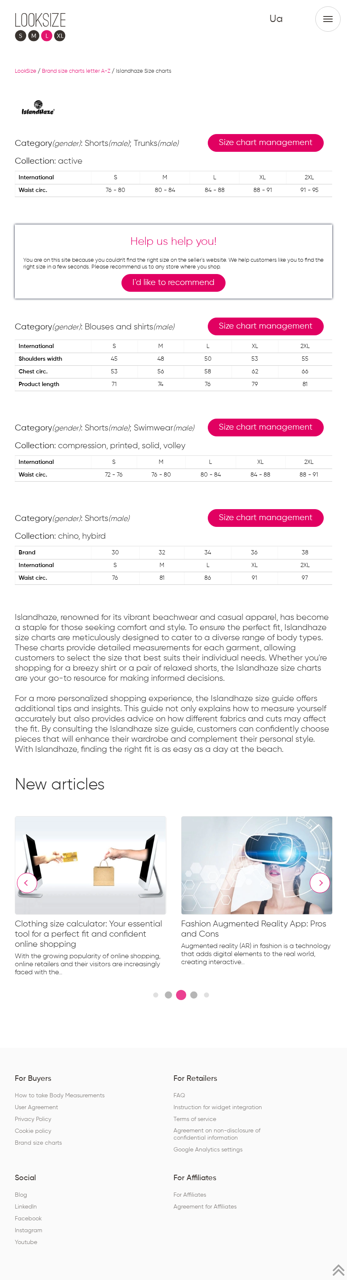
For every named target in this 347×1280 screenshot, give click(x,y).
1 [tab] (155, 995)
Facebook (28, 1219)
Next (320, 883)
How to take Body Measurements (60, 1096)
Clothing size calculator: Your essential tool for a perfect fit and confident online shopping (88, 934)
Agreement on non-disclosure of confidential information (217, 1134)
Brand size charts (38, 1143)
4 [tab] (193, 994)
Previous (27, 883)
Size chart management (266, 142)
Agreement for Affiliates (205, 1207)
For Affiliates (190, 1195)
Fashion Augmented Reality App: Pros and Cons (253, 929)
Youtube (26, 1242)
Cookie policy (33, 1131)
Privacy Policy (33, 1119)
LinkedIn (26, 1207)
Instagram (28, 1230)
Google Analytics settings (208, 1150)
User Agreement (36, 1107)
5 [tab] (206, 995)
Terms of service (195, 1119)
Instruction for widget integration (218, 1107)
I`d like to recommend (173, 282)
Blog (21, 1195)
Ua (276, 19)
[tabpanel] (98, 898)
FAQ (179, 1096)
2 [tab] (168, 994)
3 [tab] (181, 995)
